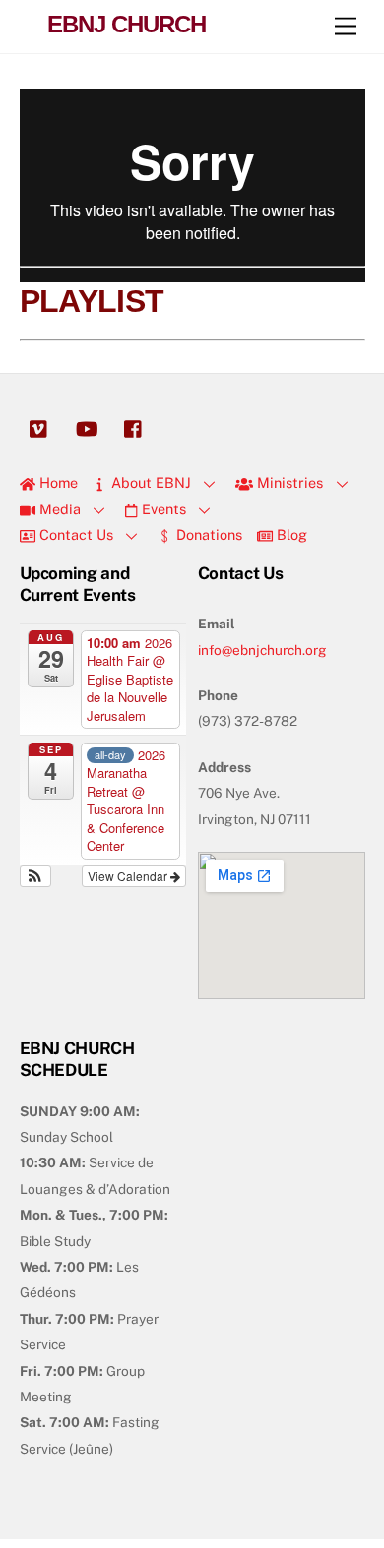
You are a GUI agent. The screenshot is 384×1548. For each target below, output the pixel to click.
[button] (36, 876)
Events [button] (162, 509)
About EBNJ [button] (149, 482)
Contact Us (74, 534)
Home (56, 482)
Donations (206, 534)
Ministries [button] (288, 482)
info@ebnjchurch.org (262, 650)
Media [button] (58, 509)
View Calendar (129, 875)
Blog (290, 534)
